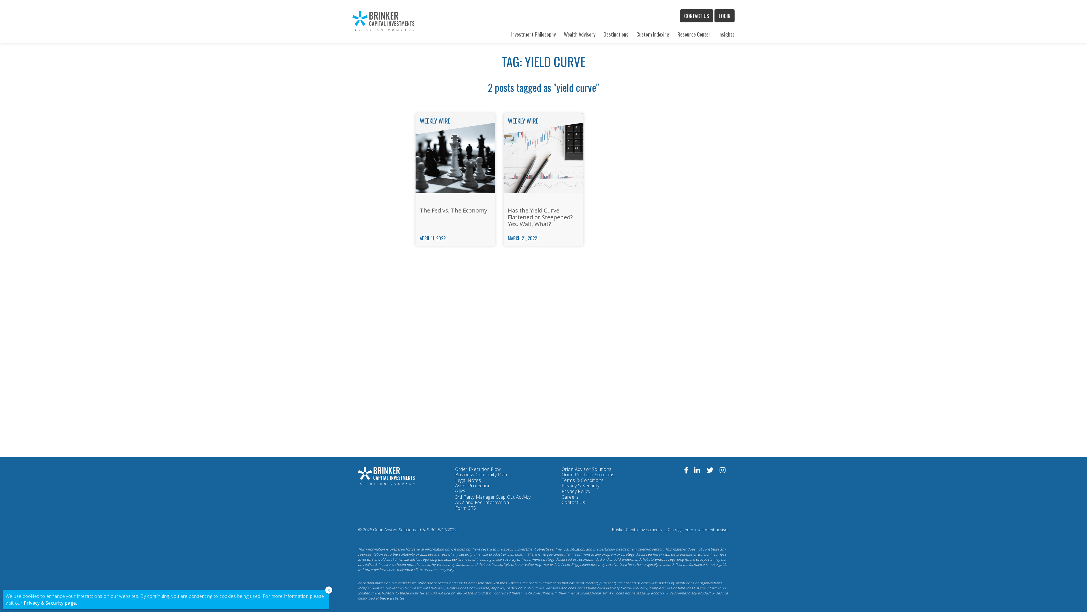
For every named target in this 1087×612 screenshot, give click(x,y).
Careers (570, 497)
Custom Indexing (652, 34)
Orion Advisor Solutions (587, 469)
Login (724, 16)
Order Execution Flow (478, 469)
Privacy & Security (581, 486)
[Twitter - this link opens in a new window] (710, 471)
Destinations (616, 34)
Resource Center (694, 34)
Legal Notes (468, 480)
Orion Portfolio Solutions (588, 475)
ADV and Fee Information (482, 502)
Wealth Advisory (580, 34)
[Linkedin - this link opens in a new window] (697, 471)
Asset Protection (473, 486)
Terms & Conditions (583, 480)
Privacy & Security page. (50, 603)
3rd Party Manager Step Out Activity (493, 497)
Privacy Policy (576, 491)
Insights (726, 34)
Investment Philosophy (533, 34)
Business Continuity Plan (481, 474)
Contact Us (696, 16)
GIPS (460, 491)
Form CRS (465, 508)
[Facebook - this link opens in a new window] (686, 471)
